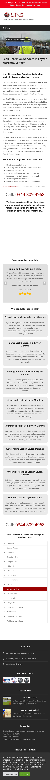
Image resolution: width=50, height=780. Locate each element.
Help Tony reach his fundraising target (20, 653)
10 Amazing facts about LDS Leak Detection (22, 659)
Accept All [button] (24, 774)
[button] (6, 28)
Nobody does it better (14, 664)
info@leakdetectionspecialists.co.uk (21, 739)
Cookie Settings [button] (11, 774)
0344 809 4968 (29, 194)
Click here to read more (11, 187)
